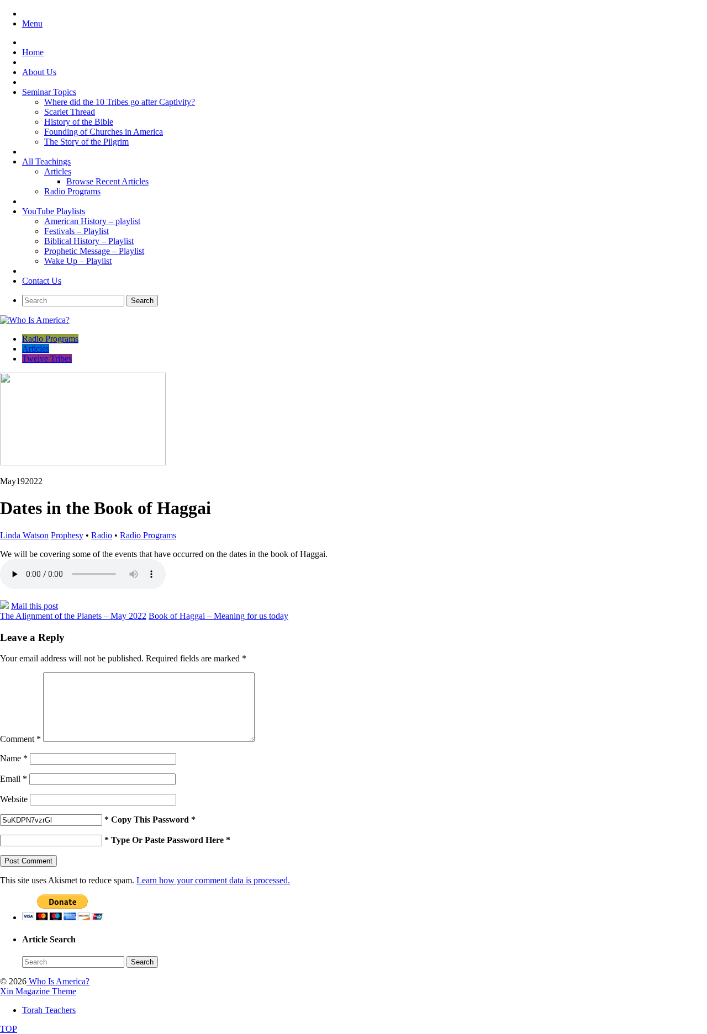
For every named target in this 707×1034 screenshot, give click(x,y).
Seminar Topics (49, 92)
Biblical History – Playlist (89, 241)
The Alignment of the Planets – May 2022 (73, 616)
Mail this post (34, 606)
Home (33, 52)
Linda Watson (24, 535)
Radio (101, 535)
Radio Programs (72, 191)
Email (13, 778)
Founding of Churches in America (103, 131)
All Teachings (46, 161)
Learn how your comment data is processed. (213, 880)
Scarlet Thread (69, 111)
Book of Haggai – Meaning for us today (218, 616)
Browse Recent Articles (107, 181)
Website (14, 799)
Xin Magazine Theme (38, 991)
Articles (57, 171)
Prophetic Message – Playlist (94, 251)
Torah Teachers (49, 1010)
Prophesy (67, 535)
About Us (39, 72)
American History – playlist (92, 221)
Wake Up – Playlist (78, 261)
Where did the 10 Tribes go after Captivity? (119, 102)
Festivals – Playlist (76, 231)
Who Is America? (58, 981)
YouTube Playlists (53, 211)
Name (14, 758)
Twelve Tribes (47, 358)
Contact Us (41, 280)
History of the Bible (78, 121)
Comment (20, 739)
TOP (8, 1028)
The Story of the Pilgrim (86, 141)
